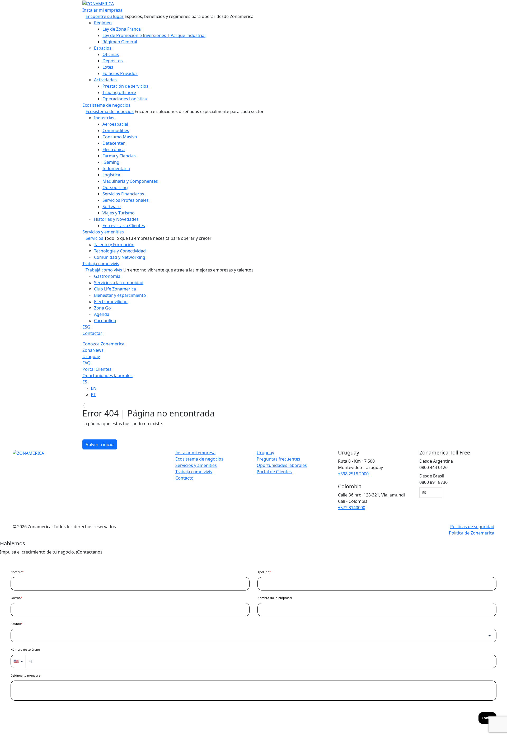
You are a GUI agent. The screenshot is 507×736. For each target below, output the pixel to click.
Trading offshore (119, 92)
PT (93, 394)
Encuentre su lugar (105, 16)
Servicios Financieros (123, 194)
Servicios (94, 238)
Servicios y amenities (103, 232)
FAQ (86, 363)
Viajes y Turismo (118, 213)
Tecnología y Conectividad (120, 251)
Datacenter (113, 143)
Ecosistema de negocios (106, 105)
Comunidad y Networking (119, 257)
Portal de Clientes (274, 472)
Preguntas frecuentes (278, 459)
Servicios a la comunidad (118, 282)
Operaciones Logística (124, 99)
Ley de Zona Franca (121, 29)
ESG (86, 327)
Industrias (104, 118)
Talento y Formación (114, 244)
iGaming (110, 162)
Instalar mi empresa (102, 10)
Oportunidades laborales (107, 375)
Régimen (103, 23)
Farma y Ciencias (119, 156)
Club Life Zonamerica (115, 289)
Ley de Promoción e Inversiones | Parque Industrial (153, 35)
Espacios (102, 48)
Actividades (105, 80)
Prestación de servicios (125, 86)
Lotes (107, 67)
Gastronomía (107, 276)
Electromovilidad (111, 301)
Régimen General (119, 42)
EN (93, 388)
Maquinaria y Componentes (130, 181)
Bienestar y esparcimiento (120, 295)
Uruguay (91, 356)
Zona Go (102, 308)
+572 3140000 (351, 507)
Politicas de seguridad (472, 526)
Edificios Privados (120, 73)
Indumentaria (116, 168)
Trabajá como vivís (100, 263)
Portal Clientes (96, 369)
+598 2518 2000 (353, 474)
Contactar (92, 333)
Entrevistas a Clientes (123, 225)
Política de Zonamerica (471, 533)
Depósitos (112, 61)
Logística (111, 175)
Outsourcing (115, 187)
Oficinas (110, 54)
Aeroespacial (115, 124)
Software (111, 206)
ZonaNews (93, 350)
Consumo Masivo (119, 137)
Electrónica (113, 149)
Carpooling (105, 321)
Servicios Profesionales (125, 200)
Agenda (101, 314)
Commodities (115, 130)
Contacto (184, 478)
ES (84, 382)
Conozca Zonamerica (103, 344)
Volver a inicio (100, 444)
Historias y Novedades (116, 219)
